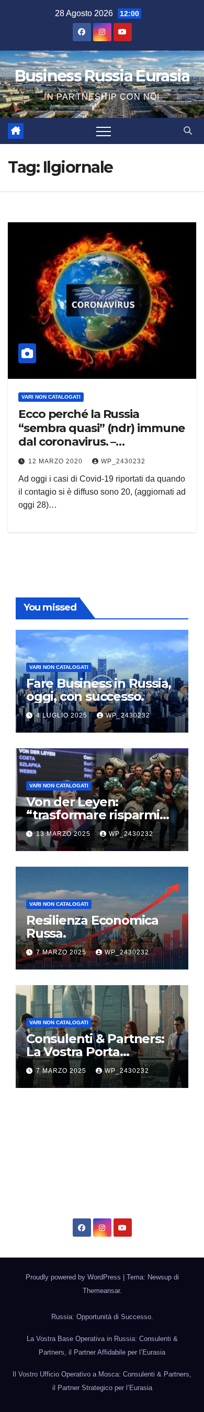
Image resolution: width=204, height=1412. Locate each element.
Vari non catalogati (51, 397)
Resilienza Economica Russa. (92, 927)
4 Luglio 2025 (62, 715)
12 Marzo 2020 (56, 461)
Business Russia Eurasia (102, 76)
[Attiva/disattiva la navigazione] (103, 131)
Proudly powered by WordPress (74, 1277)
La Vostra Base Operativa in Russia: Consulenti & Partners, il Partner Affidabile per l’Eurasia (102, 1345)
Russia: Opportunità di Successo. (102, 1317)
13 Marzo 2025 (64, 833)
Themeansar (101, 1291)
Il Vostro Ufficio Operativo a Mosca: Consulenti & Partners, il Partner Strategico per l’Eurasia (102, 1381)
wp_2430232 (123, 461)
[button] (188, 130)
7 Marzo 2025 (62, 952)
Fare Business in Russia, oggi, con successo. (98, 690)
